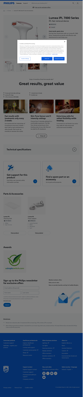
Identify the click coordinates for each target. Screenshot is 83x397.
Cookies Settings (25, 58)
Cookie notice (55, 54)
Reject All (47, 58)
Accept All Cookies (59, 58)
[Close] (64, 41)
